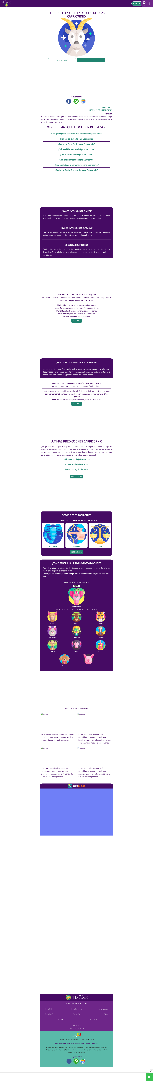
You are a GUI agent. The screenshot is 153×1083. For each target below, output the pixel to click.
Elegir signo (76, 552)
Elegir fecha (76, 476)
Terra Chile (49, 1009)
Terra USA (76, 1014)
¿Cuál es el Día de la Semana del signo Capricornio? (77, 165)
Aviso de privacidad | (71, 1043)
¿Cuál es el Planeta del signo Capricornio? (76, 159)
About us (95, 1043)
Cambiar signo (62, 60)
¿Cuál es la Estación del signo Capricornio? (76, 144)
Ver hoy (91, 60)
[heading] (76, 321)
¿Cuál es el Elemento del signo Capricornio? (76, 149)
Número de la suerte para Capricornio (76, 138)
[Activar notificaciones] (140, 1077)
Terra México (103, 1009)
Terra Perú (49, 1014)
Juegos (60, 1019)
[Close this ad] (151, 1071)
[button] (15, 67)
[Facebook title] (68, 101)
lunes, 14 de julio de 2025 (76, 469)
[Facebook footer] (69, 1060)
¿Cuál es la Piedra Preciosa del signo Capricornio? (76, 170)
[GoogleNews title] (83, 101)
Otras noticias (92, 1019)
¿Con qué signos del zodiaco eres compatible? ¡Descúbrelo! (76, 133)
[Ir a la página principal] (7, 4)
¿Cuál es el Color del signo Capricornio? (76, 154)
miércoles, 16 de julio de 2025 (77, 459)
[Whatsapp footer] (76, 1060)
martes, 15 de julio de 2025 (76, 464)
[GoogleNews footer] (83, 1060)
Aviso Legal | (59, 1043)
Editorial (82, 1028)
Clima (106, 1014)
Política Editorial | (85, 1043)
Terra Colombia (76, 1009)
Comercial (71, 1028)
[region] (76, 78)
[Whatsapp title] (76, 101)
